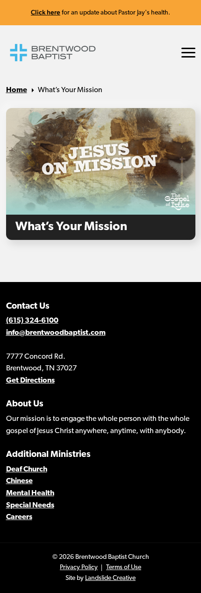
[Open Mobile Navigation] (188, 53)
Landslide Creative (110, 578)
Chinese (19, 481)
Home (16, 90)
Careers (19, 517)
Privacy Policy (79, 567)
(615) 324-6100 (32, 321)
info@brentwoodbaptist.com (56, 333)
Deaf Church (26, 469)
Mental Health (30, 493)
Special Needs (30, 505)
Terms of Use (123, 567)
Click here (45, 12)
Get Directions (30, 380)
